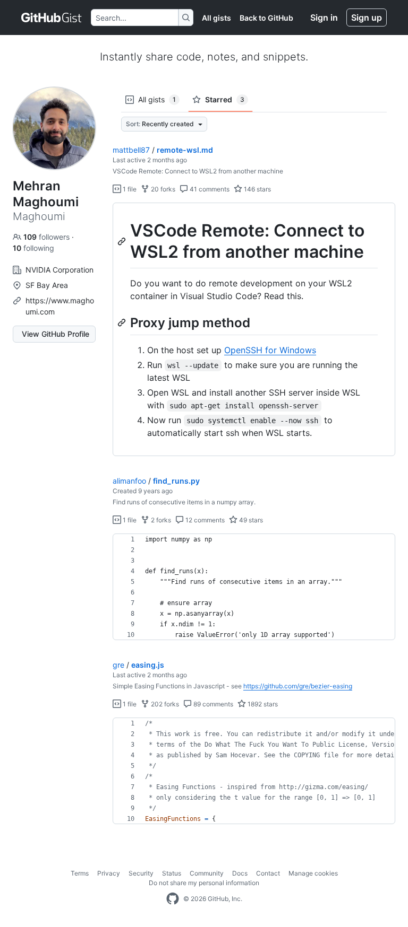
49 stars (250, 520)
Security (141, 873)
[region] (254, 329)
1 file (129, 189)
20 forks (162, 189)
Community (207, 873)
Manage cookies (313, 873)
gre (118, 664)
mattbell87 (131, 149)
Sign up (366, 17)
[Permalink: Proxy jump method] (122, 322)
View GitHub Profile (55, 333)
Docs (240, 873)
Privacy (108, 873)
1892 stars (262, 704)
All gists (216, 17)
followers (47, 236)
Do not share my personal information (204, 883)
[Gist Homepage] (51, 17)
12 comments (204, 520)
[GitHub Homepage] (172, 899)
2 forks (160, 520)
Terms (80, 873)
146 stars (256, 189)
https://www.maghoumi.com (60, 306)
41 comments (209, 189)
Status (171, 873)
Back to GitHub (266, 17)
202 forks (164, 704)
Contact (268, 873)
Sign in (324, 17)
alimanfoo (129, 480)
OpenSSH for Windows (270, 350)
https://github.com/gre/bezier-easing (297, 686)
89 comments (212, 704)
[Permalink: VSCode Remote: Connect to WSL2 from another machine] (122, 241)
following (33, 247)
